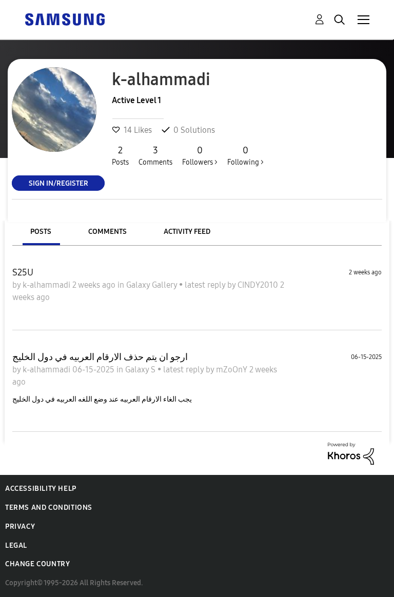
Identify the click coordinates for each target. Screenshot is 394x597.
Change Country (37, 564)
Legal (16, 545)
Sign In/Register (58, 182)
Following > (245, 156)
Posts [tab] (40, 231)
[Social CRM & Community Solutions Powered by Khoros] (351, 452)
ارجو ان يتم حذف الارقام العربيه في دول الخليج (100, 357)
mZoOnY (232, 369)
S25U (22, 272)
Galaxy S (141, 369)
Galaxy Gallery (152, 285)
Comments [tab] (107, 231)
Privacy (20, 526)
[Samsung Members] (65, 19)
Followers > (200, 156)
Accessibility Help (40, 488)
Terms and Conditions (48, 507)
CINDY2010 (259, 285)
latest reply (206, 285)
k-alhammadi (47, 285)
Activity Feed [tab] (187, 231)
